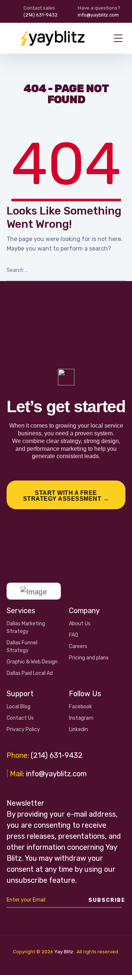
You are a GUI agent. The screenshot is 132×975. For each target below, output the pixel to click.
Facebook (80, 707)
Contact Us (20, 718)
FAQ (73, 635)
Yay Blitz (63, 951)
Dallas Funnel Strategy (22, 647)
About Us (80, 623)
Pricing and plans (89, 658)
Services (21, 610)
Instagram (81, 718)
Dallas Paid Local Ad (30, 673)
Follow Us (85, 693)
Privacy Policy (23, 729)
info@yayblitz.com (56, 773)
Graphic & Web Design (32, 662)
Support (20, 693)
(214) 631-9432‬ (56, 755)
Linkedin (78, 729)
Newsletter (25, 803)
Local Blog (18, 707)
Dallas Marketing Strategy (26, 627)
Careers (78, 646)
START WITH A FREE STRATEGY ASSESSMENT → (66, 496)
